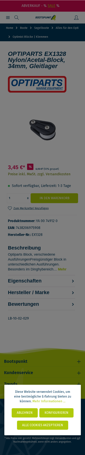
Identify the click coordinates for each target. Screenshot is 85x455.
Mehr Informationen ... (48, 401)
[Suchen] (17, 18)
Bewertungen (23, 304)
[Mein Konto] (76, 18)
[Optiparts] (42, 84)
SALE (51, 6)
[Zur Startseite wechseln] (45, 18)
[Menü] (8, 18)
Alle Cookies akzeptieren (42, 425)
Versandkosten (63, 438)
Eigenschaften (25, 280)
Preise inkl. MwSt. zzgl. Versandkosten (39, 174)
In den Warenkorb (54, 198)
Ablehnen (25, 413)
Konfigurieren (56, 413)
